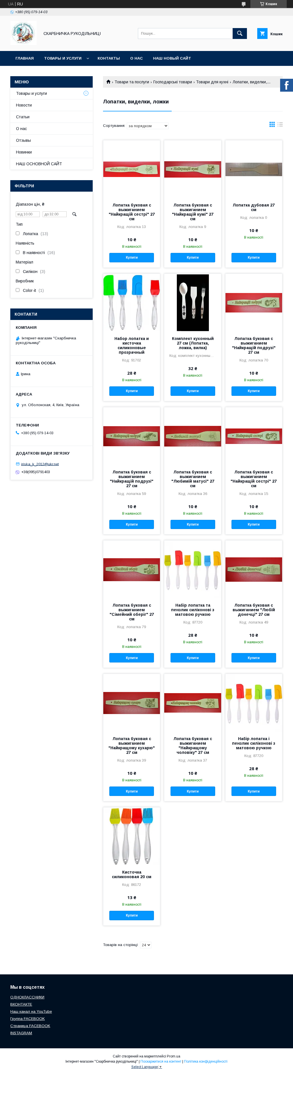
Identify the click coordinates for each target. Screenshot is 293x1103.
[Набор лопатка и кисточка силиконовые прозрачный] (131, 302)
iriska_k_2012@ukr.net (40, 464)
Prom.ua (173, 1056)
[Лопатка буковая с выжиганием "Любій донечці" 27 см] (253, 569)
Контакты (109, 58)
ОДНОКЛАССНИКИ (27, 997)
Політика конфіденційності (205, 1061)
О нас (136, 58)
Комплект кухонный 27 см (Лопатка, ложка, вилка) (193, 343)
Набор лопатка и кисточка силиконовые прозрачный (131, 345)
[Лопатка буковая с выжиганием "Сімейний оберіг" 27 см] (131, 569)
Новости (24, 105)
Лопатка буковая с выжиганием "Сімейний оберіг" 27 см (132, 612)
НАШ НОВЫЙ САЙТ (172, 58)
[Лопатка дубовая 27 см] (253, 169)
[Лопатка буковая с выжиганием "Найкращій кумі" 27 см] (192, 169)
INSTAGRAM (21, 1033)
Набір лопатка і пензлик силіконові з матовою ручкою (253, 743)
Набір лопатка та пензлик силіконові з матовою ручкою (192, 610)
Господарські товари (172, 82)
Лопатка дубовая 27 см (254, 207)
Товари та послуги (131, 82)
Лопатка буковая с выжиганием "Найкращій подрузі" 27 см (254, 345)
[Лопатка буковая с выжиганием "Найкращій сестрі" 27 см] (131, 169)
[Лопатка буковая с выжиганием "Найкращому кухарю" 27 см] (131, 702)
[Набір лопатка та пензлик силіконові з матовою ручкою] (192, 569)
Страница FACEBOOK (30, 1026)
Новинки (24, 152)
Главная (24, 58)
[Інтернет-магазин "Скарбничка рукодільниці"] (23, 43)
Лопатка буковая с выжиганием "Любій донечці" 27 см (254, 610)
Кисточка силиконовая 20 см (131, 874)
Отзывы (23, 140)
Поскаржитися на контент (160, 1061)
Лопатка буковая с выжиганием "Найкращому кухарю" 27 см (131, 745)
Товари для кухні (212, 82)
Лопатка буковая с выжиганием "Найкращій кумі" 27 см (192, 212)
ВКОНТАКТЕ (21, 1004)
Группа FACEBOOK (27, 1019)
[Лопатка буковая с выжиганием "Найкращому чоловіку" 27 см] (192, 702)
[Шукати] (240, 33)
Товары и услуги (63, 58)
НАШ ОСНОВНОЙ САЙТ (39, 164)
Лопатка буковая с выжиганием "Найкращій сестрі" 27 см (132, 212)
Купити (132, 257)
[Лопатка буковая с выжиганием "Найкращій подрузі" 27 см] (253, 302)
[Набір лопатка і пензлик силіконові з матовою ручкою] (253, 702)
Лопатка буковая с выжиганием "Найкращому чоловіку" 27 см (192, 745)
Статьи (22, 117)
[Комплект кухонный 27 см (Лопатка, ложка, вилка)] (192, 302)
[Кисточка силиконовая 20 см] (131, 836)
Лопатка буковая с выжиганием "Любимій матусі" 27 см (192, 479)
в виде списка (280, 126)
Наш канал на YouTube (31, 1011)
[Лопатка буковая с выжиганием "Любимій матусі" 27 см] (192, 436)
